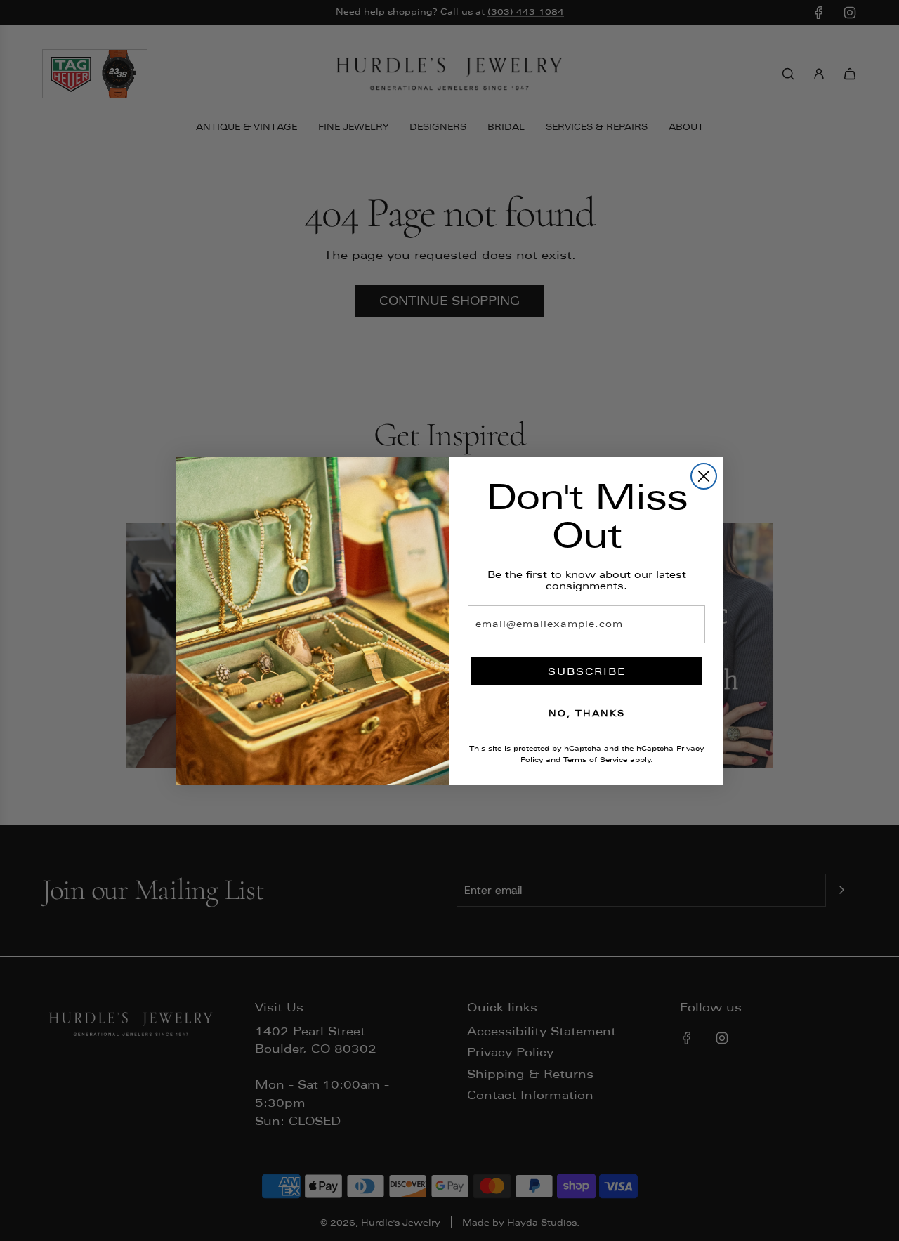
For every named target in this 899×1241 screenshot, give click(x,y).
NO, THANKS (587, 713)
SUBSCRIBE (587, 671)
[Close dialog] (703, 476)
